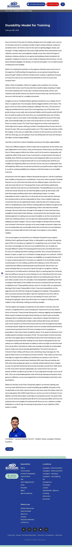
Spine (23, 490)
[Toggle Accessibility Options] (2, 273)
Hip (22, 479)
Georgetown (47, 482)
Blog (11, 11)
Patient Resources (27, 508)
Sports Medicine (26, 493)
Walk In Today (53, 4)
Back (10, 449)
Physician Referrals (27, 519)
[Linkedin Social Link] (35, 529)
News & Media (26, 511)
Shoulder (24, 488)
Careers (23, 517)
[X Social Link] (29, 529)
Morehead (46, 485)
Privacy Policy (11, 535)
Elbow (23, 468)
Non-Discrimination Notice (29, 535)
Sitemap (18, 535)
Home (7, 11)
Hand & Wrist (25, 476)
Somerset (46, 499)
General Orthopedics (28, 474)
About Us (24, 514)
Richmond (46, 496)
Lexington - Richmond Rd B (52, 471)
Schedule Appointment (37, 4)
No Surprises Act (49, 535)
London (45, 488)
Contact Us (25, 522)
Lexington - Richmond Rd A (52, 468)
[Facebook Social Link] (24, 529)
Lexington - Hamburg (50, 474)
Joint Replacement (27, 482)
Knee (22, 485)
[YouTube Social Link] (40, 529)
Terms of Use (40, 535)
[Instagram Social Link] (46, 529)
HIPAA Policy (58, 535)
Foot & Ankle (25, 471)
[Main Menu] (62, 4)
